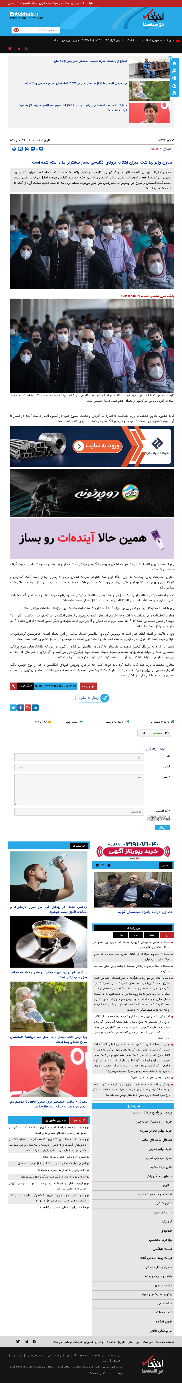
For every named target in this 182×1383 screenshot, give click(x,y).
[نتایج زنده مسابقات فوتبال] (174, 93)
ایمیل (166, 766)
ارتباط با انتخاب (84, 3)
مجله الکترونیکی (35, 1356)
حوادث (57, 1342)
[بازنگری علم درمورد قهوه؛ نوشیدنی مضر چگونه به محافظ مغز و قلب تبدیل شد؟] (48, 942)
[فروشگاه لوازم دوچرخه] (92, 493)
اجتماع (167, 148)
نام (168, 756)
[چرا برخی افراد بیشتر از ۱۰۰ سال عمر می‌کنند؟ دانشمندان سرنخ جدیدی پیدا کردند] (48, 1007)
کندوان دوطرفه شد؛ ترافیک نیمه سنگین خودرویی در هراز (53, 1176)
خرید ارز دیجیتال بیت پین (154, 1121)
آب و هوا (59, 3)
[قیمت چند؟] (174, 70)
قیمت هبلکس (162, 1249)
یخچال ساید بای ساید (157, 1139)
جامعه (155, 148)
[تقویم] (174, 85)
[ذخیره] (27, 149)
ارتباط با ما (98, 1356)
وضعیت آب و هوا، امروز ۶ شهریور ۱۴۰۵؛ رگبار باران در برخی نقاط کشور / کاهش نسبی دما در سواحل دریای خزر (47, 1198)
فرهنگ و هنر (73, 1342)
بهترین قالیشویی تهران (156, 1294)
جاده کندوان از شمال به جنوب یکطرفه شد (62, 1207)
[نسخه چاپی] (14, 148)
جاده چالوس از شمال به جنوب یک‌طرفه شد (61, 1170)
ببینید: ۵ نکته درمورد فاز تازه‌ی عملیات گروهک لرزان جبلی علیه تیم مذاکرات (131, 969)
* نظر (167, 777)
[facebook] (20, 707)
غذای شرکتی (163, 1203)
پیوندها (70, 3)
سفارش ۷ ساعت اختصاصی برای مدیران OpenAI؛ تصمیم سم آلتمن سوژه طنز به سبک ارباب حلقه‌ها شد (72, 108)
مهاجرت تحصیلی (160, 1239)
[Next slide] (97, 865)
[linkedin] (35, 707)
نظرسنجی (13, 3)
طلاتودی (166, 1230)
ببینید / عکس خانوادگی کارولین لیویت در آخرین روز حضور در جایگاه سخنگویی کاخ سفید (131, 945)
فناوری (88, 1342)
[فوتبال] (174, 77)
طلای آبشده (164, 1321)
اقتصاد (111, 1342)
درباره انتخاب (115, 1356)
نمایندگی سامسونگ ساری (154, 1194)
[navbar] (178, 40)
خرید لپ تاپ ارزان (159, 1158)
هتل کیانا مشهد (161, 1167)
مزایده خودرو (163, 1285)
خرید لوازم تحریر (160, 1149)
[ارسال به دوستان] (20, 148)
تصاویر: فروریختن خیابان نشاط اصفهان (63, 1156)
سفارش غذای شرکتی (158, 1267)
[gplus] (28, 707)
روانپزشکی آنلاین (160, 1330)
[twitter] (13, 707)
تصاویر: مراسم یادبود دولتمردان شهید (145, 912)
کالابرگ (167, 1221)
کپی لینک (88, 686)
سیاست (148, 1342)
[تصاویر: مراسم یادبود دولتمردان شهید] (133, 890)
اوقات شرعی (45, 3)
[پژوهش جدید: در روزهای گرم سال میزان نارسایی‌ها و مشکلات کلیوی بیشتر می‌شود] (48, 876)
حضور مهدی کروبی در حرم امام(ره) (150, 1077)
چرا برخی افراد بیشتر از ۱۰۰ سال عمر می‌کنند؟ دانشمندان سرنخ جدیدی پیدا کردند (75, 83)
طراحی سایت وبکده (158, 1276)
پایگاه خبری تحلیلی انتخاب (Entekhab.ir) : (147, 296)
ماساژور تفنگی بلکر (159, 1176)
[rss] (27, 49)
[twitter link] (18, 1341)
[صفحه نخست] (174, 62)
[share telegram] (19, 49)
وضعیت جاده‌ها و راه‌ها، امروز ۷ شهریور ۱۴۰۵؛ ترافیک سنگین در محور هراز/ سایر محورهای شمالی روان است (47, 1130)
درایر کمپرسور (163, 1212)
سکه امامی (164, 1303)
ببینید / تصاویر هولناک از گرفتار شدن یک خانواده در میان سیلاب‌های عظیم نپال (131, 957)
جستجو (117, 1361)
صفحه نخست (164, 1342)
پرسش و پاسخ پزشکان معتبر (152, 1112)
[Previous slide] (109, 865)
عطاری (167, 1185)
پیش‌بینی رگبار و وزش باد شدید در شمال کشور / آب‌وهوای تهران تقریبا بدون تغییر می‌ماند (47, 1186)
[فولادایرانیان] (92, 446)
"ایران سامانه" (97, 1373)
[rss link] (35, 1341)
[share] (10, 49)
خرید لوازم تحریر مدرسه (156, 1130)
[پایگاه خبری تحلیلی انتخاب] (154, 20)
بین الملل (133, 1342)
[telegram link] (27, 1341)
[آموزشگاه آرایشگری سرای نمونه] (92, 538)
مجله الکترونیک (28, 3)
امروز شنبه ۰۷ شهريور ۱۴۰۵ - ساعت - (149, 40)
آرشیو (105, 1361)
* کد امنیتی (163, 810)
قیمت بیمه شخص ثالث (156, 1258)
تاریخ (121, 1342)
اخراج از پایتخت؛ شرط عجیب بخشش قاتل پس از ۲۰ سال (90, 61)
